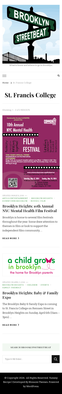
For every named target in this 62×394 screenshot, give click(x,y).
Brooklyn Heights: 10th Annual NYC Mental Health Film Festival (29, 208)
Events (45, 285)
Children (32, 285)
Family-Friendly (11, 288)
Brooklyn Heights (42, 198)
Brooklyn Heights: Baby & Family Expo (30, 295)
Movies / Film (38, 201)
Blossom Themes (38, 382)
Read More (9, 238)
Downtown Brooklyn (15, 201)
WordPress (32, 386)
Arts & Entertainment (15, 198)
